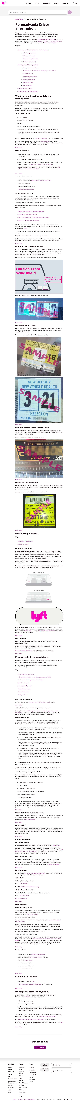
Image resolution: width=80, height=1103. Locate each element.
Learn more (56, 845)
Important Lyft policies (30, 77)
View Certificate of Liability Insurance (29, 984)
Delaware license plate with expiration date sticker (33, 218)
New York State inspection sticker (28, 220)
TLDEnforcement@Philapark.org (29, 887)
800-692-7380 (24, 896)
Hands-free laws (28, 74)
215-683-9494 (24, 884)
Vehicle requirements (29, 53)
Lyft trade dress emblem (25, 541)
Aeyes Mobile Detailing (54, 920)
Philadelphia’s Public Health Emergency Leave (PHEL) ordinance (37, 712)
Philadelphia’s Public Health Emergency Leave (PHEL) (39, 71)
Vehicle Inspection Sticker (26, 189)
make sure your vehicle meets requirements (31, 1019)
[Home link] (4, 3)
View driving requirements (23, 651)
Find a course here (32, 914)
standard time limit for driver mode (39, 702)
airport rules (28, 960)
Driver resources (28, 83)
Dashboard (27, 631)
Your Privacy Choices (29, 1099)
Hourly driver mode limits (31, 68)
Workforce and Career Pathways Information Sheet (38, 939)
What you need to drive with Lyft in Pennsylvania (33, 50)
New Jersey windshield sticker (27, 215)
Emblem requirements (29, 62)
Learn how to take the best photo (41, 180)
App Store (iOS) (42, 41)
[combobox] (74, 3)
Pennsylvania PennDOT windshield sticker (31, 212)
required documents (35, 957)
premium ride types (41, 138)
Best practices (27, 86)
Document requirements (30, 59)
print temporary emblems (47, 631)
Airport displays (23, 544)
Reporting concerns (29, 80)
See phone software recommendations (39, 168)
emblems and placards (38, 954)
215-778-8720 (20, 922)
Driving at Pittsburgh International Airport (31, 680)
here (25, 228)
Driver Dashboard (29, 819)
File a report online (21, 899)
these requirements (50, 43)
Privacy (20, 1099)
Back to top (18, 147)
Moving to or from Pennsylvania (28, 91)
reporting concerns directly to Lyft (34, 873)
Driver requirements (29, 56)
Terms (14, 1099)
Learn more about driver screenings (41, 164)
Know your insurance (24, 89)
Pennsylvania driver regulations (28, 65)
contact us (27, 997)
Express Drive (45, 141)
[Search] (70, 12)
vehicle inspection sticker (48, 1016)
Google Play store (56, 41)
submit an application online (46, 39)
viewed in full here (53, 864)
